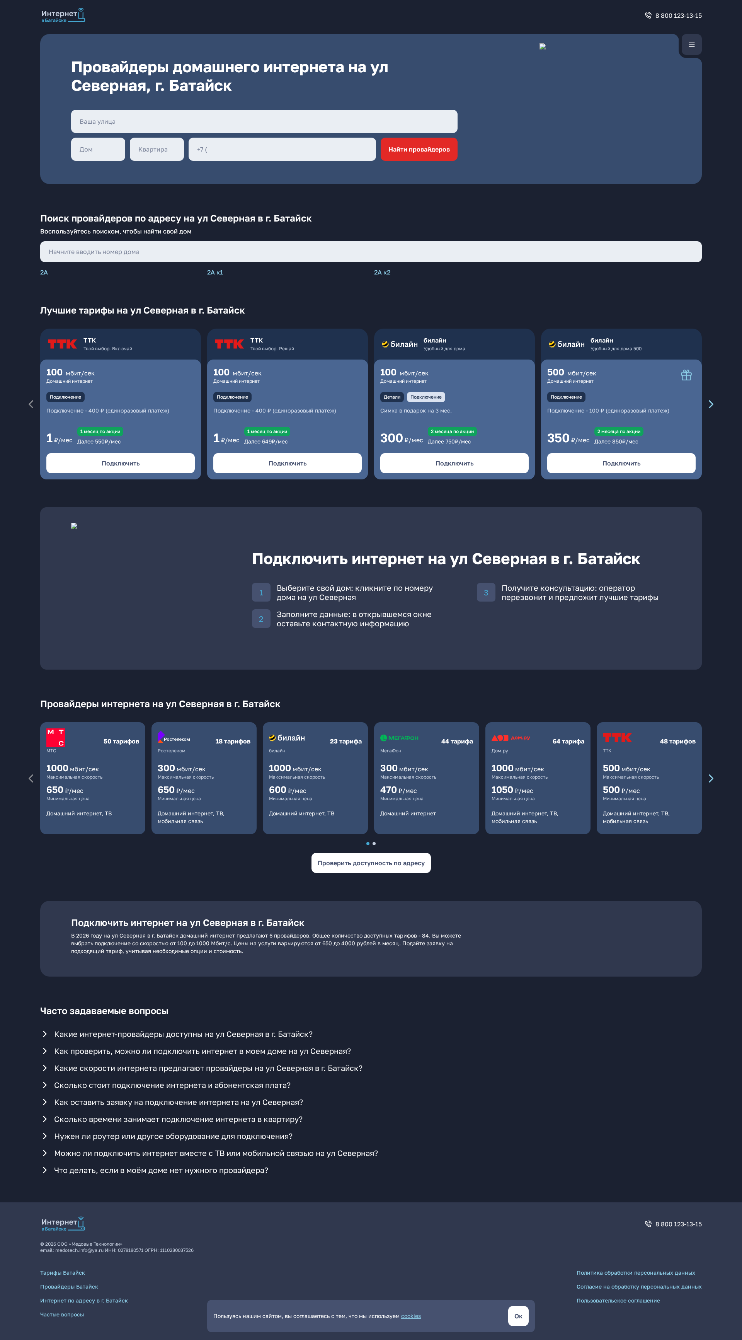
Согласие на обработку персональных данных (639, 1286)
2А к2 (382, 272)
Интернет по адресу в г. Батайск (84, 1300)
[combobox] (264, 121)
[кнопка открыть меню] (692, 44)
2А (44, 272)
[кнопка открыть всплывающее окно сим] (686, 375)
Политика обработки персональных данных (636, 1272)
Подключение (65, 397)
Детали (392, 397)
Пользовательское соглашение (618, 1300)
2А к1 (215, 272)
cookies (411, 1316)
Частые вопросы (62, 1314)
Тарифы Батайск (62, 1272)
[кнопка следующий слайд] (711, 404)
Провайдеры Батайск (69, 1286)
